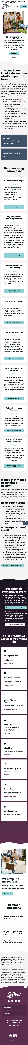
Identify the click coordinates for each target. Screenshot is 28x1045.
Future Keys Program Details (14, 430)
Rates (14, 57)
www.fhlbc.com (5, 979)
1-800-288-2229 (16, 1020)
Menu (24, 6)
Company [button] (7, 1008)
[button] (14, 917)
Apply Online (14, 53)
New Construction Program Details (14, 466)
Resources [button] (7, 1014)
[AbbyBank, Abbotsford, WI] (6, 6)
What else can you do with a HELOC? (12, 565)
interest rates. (17, 99)
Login (4, 156)
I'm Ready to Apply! (8, 143)
